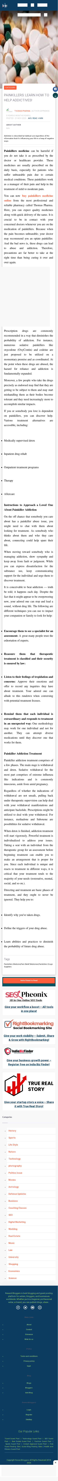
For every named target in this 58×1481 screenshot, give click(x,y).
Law (10, 1250)
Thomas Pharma (22, 111)
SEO (10, 1215)
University (13, 1257)
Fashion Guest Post (43, 1441)
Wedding (12, 1229)
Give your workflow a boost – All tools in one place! (29, 1009)
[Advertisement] (29, 297)
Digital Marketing (16, 1222)
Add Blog (29, 1393)
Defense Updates (17, 1194)
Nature (12, 1152)
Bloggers (29, 1388)
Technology (14, 1159)
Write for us (29, 1339)
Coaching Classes (17, 1208)
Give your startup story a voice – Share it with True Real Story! (29, 1104)
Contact (29, 1330)
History (12, 1131)
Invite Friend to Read (29, 980)
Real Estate (14, 1236)
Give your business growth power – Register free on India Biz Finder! (29, 1062)
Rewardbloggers (22, 1460)
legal (29, 1366)
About (29, 1325)
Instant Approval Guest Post (35, 1444)
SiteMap (29, 1420)
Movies (12, 1180)
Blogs (29, 1383)
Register (29, 1415)
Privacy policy (29, 1361)
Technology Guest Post (32, 1439)
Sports (12, 1138)
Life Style (13, 1145)
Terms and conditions (29, 1356)
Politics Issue (15, 1173)
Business (13, 1201)
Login (29, 1410)
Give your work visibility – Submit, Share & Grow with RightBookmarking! (29, 1037)
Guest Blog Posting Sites (32, 1446)
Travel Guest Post (12, 1439)
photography (15, 1166)
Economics (14, 1271)
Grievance (29, 1334)
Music (11, 1243)
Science (12, 1278)
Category (10, 88)
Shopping (13, 1264)
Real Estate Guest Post (21, 1441)
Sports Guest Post (12, 1444)
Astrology (13, 1187)
